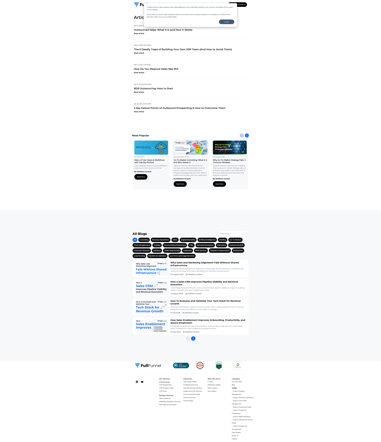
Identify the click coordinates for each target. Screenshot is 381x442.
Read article (139, 33)
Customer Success (142, 250)
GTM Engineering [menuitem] (165, 385)
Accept (226, 22)
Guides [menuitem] (234, 388)
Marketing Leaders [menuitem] (214, 385)
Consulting (144, 240)
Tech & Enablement (142, 245)
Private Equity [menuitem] (188, 401)
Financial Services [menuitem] (189, 397)
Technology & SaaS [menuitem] (190, 382)
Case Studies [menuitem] (236, 432)
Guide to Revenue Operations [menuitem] (243, 397)
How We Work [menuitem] (237, 382)
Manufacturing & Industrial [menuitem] (192, 388)
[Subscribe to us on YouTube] (142, 382)
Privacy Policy (172, 17)
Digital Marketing (188, 240)
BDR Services (200, 250)
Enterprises (238, 250)
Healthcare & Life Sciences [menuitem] (192, 391)
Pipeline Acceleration (157, 256)
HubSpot (157, 250)
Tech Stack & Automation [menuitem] (168, 405)
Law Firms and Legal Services (182, 256)
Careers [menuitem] (234, 439)
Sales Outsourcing (171, 250)
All (135, 240)
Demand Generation (205, 245)
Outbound (187, 250)
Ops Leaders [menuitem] (212, 391)
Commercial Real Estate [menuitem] (191, 394)
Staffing (222, 240)
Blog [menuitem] (233, 385)
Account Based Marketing (175, 245)
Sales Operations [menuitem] (165, 398)
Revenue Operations (160, 240)
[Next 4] (193, 338)
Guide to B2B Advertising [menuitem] (241, 416)
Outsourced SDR (236, 245)
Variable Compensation (219, 250)
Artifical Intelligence (207, 240)
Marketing (221, 245)
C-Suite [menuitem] (210, 382)
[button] (247, 135)
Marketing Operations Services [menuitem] (169, 401)
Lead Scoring (139, 256)
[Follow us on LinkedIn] (137, 382)
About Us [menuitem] (235, 436)
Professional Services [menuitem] (190, 385)
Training (157, 245)
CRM (191, 245)
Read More (141, 177)
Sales (175, 240)
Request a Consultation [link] (237, 4)
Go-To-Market (235, 240)
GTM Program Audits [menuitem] (166, 388)
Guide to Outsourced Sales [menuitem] (242, 407)
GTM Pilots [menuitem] (163, 391)
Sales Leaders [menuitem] (212, 388)
